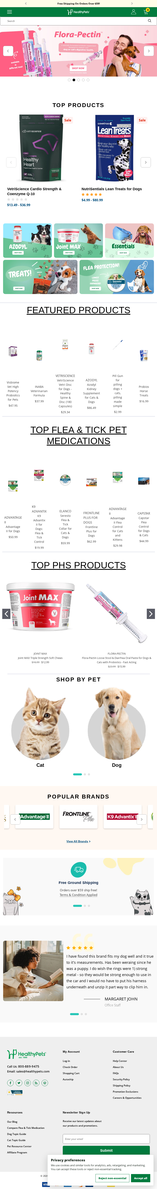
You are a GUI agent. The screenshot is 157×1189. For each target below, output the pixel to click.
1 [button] (77, 774)
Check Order (70, 1067)
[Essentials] (129, 240)
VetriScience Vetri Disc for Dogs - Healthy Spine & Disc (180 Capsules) (65, 393)
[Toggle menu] (9, 11)
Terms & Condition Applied (78, 895)
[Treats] (40, 277)
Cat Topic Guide (16, 1140)
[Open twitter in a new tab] (19, 1083)
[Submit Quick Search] (150, 21)
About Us (118, 1067)
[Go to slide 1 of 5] (69, 80)
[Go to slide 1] (6, 614)
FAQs (116, 1073)
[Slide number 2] (78, 51)
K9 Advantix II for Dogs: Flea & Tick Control (39, 529)
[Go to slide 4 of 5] (83, 80)
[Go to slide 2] (151, 614)
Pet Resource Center (19, 1146)
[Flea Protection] (117, 277)
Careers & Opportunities (127, 1098)
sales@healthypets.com (32, 1071)
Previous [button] (25, 3)
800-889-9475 (28, 1066)
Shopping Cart (71, 1073)
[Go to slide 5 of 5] (88, 80)
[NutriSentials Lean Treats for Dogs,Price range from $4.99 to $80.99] (116, 148)
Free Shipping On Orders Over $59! (78, 3)
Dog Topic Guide (16, 1134)
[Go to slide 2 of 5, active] (74, 80)
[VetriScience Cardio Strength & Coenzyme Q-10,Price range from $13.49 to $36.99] (41, 148)
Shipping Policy (121, 1085)
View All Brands (77, 841)
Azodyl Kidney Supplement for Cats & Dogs (91, 393)
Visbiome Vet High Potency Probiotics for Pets (13, 391)
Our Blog (12, 1121)
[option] (40, 727)
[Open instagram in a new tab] (27, 1083)
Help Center (120, 1061)
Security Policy (121, 1079)
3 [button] (89, 774)
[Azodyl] (27, 240)
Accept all (140, 1178)
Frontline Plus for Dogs (91, 531)
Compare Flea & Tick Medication (26, 1128)
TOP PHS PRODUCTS (78, 565)
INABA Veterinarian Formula (39, 391)
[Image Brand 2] (78, 816)
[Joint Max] (78, 240)
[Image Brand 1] (34, 816)
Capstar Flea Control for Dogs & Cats (144, 526)
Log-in (66, 1061)
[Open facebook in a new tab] (10, 1083)
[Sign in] (133, 12)
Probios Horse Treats (144, 391)
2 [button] (85, 774)
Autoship (68, 1079)
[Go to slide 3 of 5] (78, 80)
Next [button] (132, 3)
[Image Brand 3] (123, 816)
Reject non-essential (112, 1178)
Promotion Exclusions (125, 1091)
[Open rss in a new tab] (36, 1083)
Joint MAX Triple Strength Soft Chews (40, 658)
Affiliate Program (17, 1152)
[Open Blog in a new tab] (44, 1083)
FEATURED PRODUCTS (78, 310)
